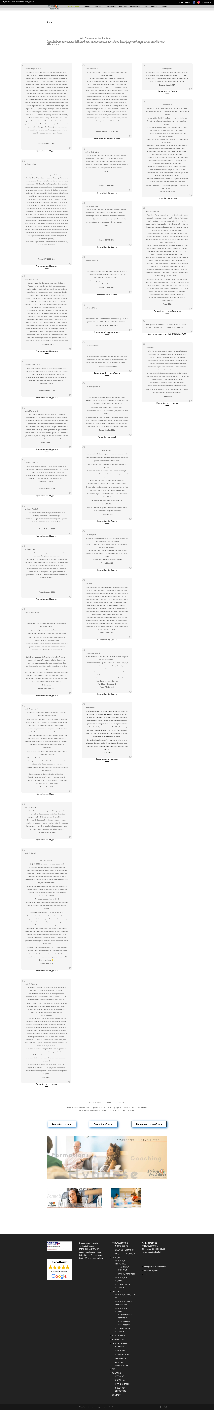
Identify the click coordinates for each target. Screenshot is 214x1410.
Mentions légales (151, 1270)
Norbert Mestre (116, 559)
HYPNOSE (87, 7)
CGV (145, 1274)
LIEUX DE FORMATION (124, 1250)
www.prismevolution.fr (114, 500)
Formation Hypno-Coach (149, 1124)
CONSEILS (153, 7)
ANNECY (188, 2)
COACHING (98, 7)
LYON (181, 2)
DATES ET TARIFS (135, 7)
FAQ (146, 7)
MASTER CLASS (122, 7)
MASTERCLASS (121, 1358)
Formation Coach (103, 1124)
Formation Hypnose (62, 1124)
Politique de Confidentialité (155, 1266)
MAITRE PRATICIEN (126, 1274)
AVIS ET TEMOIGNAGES (125, 1254)
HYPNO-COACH (111, 7)
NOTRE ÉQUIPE (121, 1246)
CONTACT (164, 7)
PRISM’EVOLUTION (73, 7)
